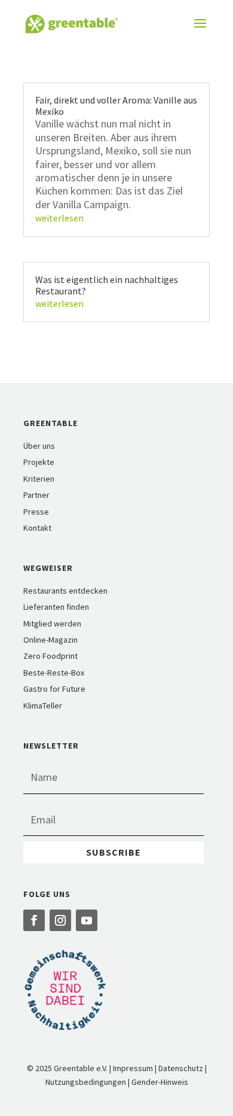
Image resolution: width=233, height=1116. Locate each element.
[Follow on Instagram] (60, 920)
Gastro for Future (54, 688)
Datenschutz (180, 1068)
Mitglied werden (52, 623)
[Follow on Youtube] (86, 920)
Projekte (38, 462)
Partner (36, 494)
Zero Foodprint (50, 655)
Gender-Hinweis (159, 1082)
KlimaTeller (42, 705)
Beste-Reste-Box (53, 672)
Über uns (39, 445)
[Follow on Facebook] (34, 920)
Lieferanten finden (56, 606)
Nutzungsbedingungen (85, 1082)
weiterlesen (59, 218)
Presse (36, 511)
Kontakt (37, 527)
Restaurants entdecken (65, 590)
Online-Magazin (50, 639)
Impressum (133, 1068)
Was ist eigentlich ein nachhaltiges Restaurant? (106, 285)
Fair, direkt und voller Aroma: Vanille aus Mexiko (116, 105)
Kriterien (38, 478)
